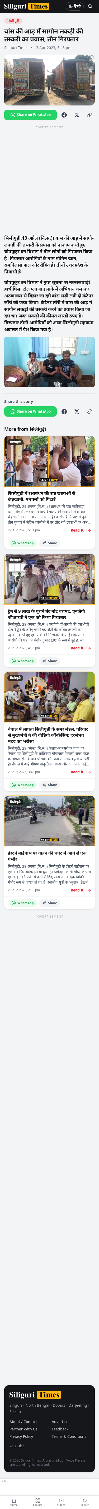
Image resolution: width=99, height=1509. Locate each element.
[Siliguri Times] (26, 6)
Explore (38, 1505)
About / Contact (23, 1421)
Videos (61, 1505)
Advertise (60, 1421)
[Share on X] (77, 115)
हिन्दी (77, 6)
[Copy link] (89, 115)
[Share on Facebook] (64, 115)
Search (85, 1505)
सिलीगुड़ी (13, 20)
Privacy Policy (21, 1436)
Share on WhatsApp (34, 114)
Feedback (60, 1428)
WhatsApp (25, 543)
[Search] (90, 6)
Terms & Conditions (69, 1436)
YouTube (17, 1445)
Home (14, 1505)
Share (52, 543)
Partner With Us (23, 1428)
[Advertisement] (49, 180)
